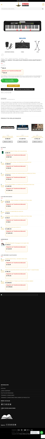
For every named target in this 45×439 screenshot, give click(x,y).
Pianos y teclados (13, 58)
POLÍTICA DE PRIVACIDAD (7, 393)
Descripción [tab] (3, 99)
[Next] (44, 132)
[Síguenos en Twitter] (11, 425)
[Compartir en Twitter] (6, 92)
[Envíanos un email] (13, 425)
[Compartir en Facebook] (4, 92)
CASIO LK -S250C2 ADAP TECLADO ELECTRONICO (7, 137)
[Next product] (2, 65)
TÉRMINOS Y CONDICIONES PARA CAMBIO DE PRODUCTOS (15, 397)
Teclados (21, 58)
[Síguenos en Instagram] (9, 425)
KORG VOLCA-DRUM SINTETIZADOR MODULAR (37, 137)
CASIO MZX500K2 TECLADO (22, 136)
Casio (26, 58)
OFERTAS (3, 388)
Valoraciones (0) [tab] (11, 99)
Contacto (22, 432)
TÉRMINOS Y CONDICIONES (7, 395)
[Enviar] (43, 9)
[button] (1, 4)
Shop (6, 58)
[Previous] (1, 132)
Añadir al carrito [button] (8, 141)
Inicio (2, 58)
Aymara (13, 432)
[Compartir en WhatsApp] (2, 92)
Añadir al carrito (13, 85)
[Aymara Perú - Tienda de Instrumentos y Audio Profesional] (22, 4)
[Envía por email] (8, 92)
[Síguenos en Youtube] (15, 425)
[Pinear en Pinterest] (10, 92)
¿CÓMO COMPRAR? (5, 390)
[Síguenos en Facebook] (7, 425)
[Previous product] (4, 65)
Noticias (17, 432)
